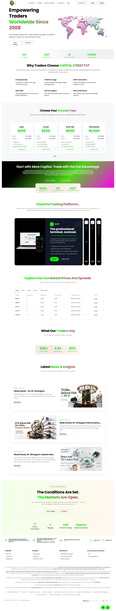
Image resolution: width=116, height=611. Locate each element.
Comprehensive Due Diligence (100, 592)
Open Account (21, 149)
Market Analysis (49, 3)
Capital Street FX (16, 600)
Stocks (35, 290)
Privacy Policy (23, 592)
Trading (39, 3)
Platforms (36, 556)
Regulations (9, 559)
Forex (17, 290)
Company (31, 3)
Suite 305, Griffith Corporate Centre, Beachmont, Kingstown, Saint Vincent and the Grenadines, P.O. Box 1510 (47, 540)
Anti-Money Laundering (55, 594)
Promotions (60, 3)
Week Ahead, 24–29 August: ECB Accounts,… (80, 422)
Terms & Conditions (47, 592)
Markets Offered (38, 559)
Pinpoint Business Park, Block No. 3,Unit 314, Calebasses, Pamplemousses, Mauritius (19, 540)
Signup (54, 259)
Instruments (36, 554)
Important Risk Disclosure (60, 592)
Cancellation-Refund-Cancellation (71, 594)
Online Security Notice (12, 592)
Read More (17, 402)
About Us (8, 554)
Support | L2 (109, 540)
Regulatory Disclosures (34, 592)
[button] (108, 607)
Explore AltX (65, 259)
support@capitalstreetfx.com (72, 539)
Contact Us (9, 556)
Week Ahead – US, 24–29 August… (29, 391)
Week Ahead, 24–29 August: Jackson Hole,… (34, 454)
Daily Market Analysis (67, 554)
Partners (82, 3)
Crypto (29, 290)
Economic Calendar (66, 556)
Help (68, 3)
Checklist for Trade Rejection (83, 592)
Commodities (44, 290)
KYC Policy (71, 592)
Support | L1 (97, 540)
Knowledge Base (93, 556)
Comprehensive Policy (41, 594)
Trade (95, 299)
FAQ (89, 554)
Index (22, 290)
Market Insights (65, 559)
